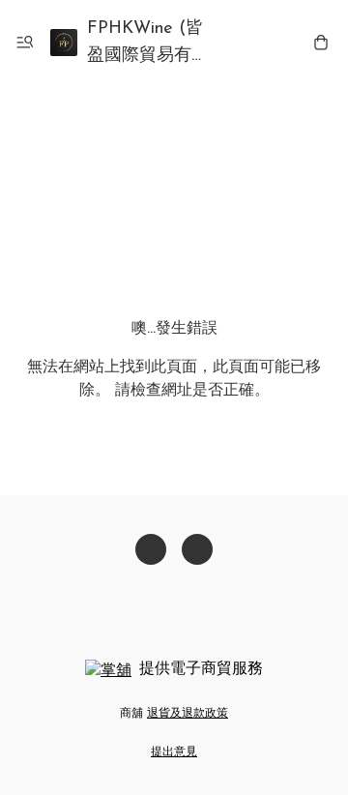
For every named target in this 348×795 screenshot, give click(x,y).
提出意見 (174, 752)
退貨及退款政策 (187, 714)
